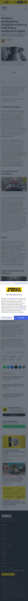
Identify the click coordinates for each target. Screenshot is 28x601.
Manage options (7, 317)
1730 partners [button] (11, 298)
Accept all (21, 317)
